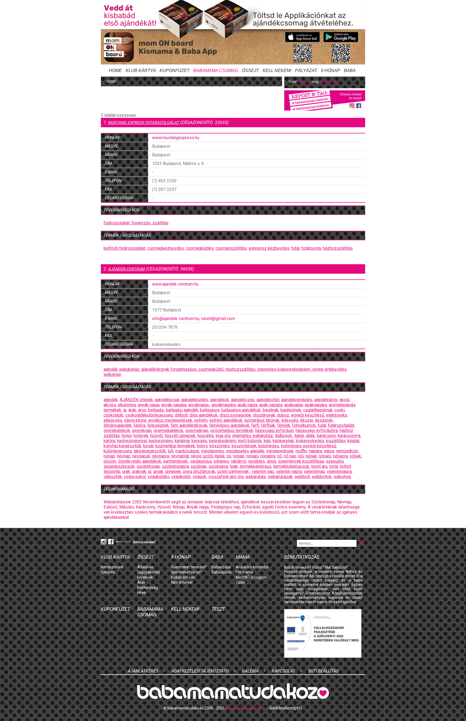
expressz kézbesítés (269, 248)
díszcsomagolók (235, 415)
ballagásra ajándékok (241, 410)
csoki (339, 410)
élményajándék (118, 425)
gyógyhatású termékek (231, 430)
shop (271, 461)
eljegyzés (113, 420)
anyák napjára (173, 404)
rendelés (256, 461)
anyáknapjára (224, 404)
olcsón (110, 461)
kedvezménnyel (132, 440)
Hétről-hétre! (182, 582)
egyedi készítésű (307, 415)
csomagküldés (200, 248)
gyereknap (142, 430)
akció (345, 399)
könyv (202, 445)
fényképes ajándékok (229, 425)
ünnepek (173, 471)
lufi (170, 451)
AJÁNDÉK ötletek (136, 399)
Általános (145, 567)
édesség (289, 420)
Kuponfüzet (175, 70)
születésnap (148, 466)
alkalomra (127, 404)
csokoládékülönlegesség (149, 415)
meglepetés (212, 451)
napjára (315, 451)
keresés (199, 440)
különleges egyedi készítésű (308, 445)
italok (299, 435)
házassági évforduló (274, 430)
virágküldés (158, 476)
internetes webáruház (252, 435)
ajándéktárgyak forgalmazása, (169, 369)
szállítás (160, 222)
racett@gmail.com (218, 318)
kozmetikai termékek (175, 445)
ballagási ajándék (182, 410)
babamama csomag (215, 70)
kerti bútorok (250, 440)
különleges (268, 445)
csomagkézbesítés (165, 248)
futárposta (311, 248)
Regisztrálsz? (330, 82)
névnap (123, 456)
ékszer (306, 420)
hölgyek (140, 435)
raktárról (238, 461)
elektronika (336, 415)
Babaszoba (221, 567)
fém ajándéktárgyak (189, 425)
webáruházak (280, 476)
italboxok (283, 435)
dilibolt (181, 415)
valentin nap (263, 471)
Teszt (218, 609)
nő (279, 456)
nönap (238, 456)
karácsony (326, 435)
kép (267, 440)
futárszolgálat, (118, 222)
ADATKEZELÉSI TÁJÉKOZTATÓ (200, 671)
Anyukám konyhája (252, 567)
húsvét (156, 435)
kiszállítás (335, 440)
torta (333, 466)
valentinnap (314, 471)
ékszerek (324, 420)
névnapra (160, 456)
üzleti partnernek (233, 471)
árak (132, 410)
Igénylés (108, 572)
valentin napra (289, 471)
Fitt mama (244, 572)
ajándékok (219, 399)
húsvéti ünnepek (180, 435)
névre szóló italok (208, 456)
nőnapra (340, 456)
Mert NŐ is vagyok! (251, 577)
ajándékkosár (167, 399)
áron (142, 410)
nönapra (268, 456)
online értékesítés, (329, 369)
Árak (141, 582)
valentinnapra (339, 471)
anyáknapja (199, 404)
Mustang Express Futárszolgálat (143, 122)
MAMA (233, 80)
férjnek (283, 425)
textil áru (319, 466)
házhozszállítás (338, 248)
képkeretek (283, 440)
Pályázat (306, 70)
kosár (148, 445)
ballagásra (210, 410)
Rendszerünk (112, 567)
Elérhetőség (147, 587)
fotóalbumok (304, 425)
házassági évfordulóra (317, 430)
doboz (283, 415)
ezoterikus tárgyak (261, 420)
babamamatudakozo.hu (246, 708)
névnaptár (180, 456)
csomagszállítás (231, 248)
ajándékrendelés (296, 399)
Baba (217, 557)
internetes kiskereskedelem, (284, 369)
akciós (110, 404)
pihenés (221, 461)
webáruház (255, 476)
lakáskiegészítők (149, 451)
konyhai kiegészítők (122, 445)
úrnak (158, 471)
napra (329, 451)
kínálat (353, 440)
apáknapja (293, 404)
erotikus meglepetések (170, 420)
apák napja (247, 404)
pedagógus (201, 461)
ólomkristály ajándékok (139, 461)
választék (113, 476)
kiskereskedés (310, 440)
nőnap (311, 456)
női (301, 456)
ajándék (111, 399)
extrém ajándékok (225, 420)
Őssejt (250, 70)
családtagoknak (318, 410)
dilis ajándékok (204, 415)
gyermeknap (196, 430)
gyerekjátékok (117, 430)
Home (115, 70)
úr (149, 471)
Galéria (250, 671)
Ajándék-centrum (126, 269)
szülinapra (218, 466)
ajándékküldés (194, 399)
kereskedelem (222, 440)
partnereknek (176, 461)
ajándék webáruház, (122, 369)
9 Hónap (330, 70)
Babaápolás (221, 572)
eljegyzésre (135, 420)
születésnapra (175, 466)
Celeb (240, 582)
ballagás (156, 410)
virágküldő (181, 476)
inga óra (222, 435)
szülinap (199, 466)
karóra (109, 440)
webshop (112, 374)
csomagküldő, (211, 369)
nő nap (290, 456)
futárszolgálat (341, 425)
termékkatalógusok (291, 466)
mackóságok (187, 451)
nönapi (252, 456)
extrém (200, 420)
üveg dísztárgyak (199, 471)
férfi (255, 425)
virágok (199, 476)
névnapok (141, 456)
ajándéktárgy (326, 399)
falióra (139, 425)
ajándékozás (243, 399)
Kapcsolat (283, 671)
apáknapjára (316, 404)
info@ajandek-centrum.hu (175, 318)
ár (124, 410)
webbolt (302, 476)
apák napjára (270, 404)
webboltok (322, 476)
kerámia (182, 440)
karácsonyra (349, 435)
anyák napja (148, 404)
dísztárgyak (264, 415)
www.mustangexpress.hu (175, 137)
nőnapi (325, 456)
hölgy (127, 435)
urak (126, 471)
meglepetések (280, 451)
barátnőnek (290, 410)
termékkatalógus (255, 466)
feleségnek (158, 425)
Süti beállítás (323, 671)
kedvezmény (161, 440)
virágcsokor (135, 476)
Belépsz (304, 82)
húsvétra (205, 435)
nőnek (355, 456)
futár (295, 248)
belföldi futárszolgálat (124, 248)
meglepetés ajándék (245, 451)
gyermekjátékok (168, 430)
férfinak (268, 425)
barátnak (271, 410)
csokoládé (113, 415)
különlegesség (118, 451)
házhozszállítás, (241, 369)
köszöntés (220, 445)
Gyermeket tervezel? (189, 567)
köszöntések (244, 445)
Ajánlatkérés (143, 671)
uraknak (139, 471)
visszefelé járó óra (226, 476)
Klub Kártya (141, 70)
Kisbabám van (183, 577)
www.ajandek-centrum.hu (175, 284)
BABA (350, 70)
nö (229, 456)
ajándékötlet (267, 399)
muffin (301, 451)
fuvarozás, (142, 222)
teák (234, 466)
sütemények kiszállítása (301, 461)
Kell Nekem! (277, 70)
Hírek (141, 592)
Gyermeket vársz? (186, 572)
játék (310, 435)
